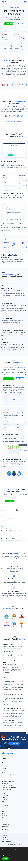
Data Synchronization (7, 774)
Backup (3, 801)
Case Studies (5, 815)
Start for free (19, 501)
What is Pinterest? (8, 644)
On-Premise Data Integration (8, 781)
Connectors (4, 799)
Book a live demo (19, 23)
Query (3, 797)
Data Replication (6, 777)
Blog (3, 813)
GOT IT (5, 858)
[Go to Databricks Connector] (14, 116)
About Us (4, 760)
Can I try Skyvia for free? (9, 720)
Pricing (3, 807)
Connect (4, 803)
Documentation (5, 826)
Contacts (4, 762)
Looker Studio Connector (7, 805)
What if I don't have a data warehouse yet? (13, 677)
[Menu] (25, 2)
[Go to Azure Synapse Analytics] (9, 116)
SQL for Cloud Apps (6, 789)
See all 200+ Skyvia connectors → (14, 121)
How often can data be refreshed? (12, 708)
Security (4, 837)
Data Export (4, 772)
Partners (4, 764)
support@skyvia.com (6, 841)
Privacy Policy (5, 839)
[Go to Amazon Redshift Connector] (5, 116)
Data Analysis (5, 783)
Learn (3, 822)
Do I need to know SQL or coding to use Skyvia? (12, 695)
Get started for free (9, 23)
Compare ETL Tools (6, 820)
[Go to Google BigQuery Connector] (18, 116)
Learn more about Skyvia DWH (9, 280)
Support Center (5, 824)
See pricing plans (9, 501)
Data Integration (15, 7)
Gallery (3, 817)
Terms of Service (5, 835)
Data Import (4, 770)
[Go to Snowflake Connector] (22, 116)
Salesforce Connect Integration (9, 787)
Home (10, 7)
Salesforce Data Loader (7, 785)
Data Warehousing (6, 779)
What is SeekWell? (8, 651)
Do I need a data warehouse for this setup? (12, 661)
